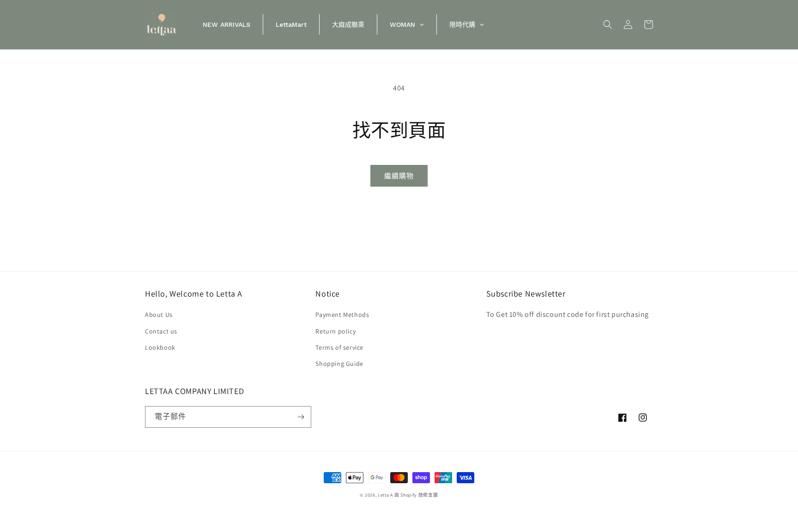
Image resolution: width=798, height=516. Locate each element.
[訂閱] (300, 417)
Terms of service (339, 347)
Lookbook (160, 347)
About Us (159, 314)
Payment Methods (342, 314)
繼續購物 (399, 175)
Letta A (385, 495)
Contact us (161, 331)
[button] (608, 24)
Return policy (335, 331)
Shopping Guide (339, 363)
